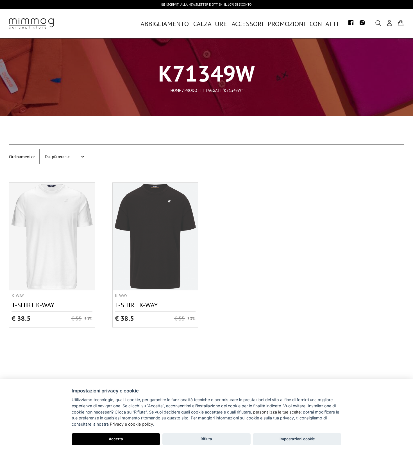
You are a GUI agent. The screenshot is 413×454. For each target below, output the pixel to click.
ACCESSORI (247, 23)
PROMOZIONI (286, 23)
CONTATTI (324, 23)
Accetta (116, 439)
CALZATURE (210, 23)
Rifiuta (206, 439)
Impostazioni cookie (297, 439)
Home (176, 90)
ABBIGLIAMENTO (164, 23)
